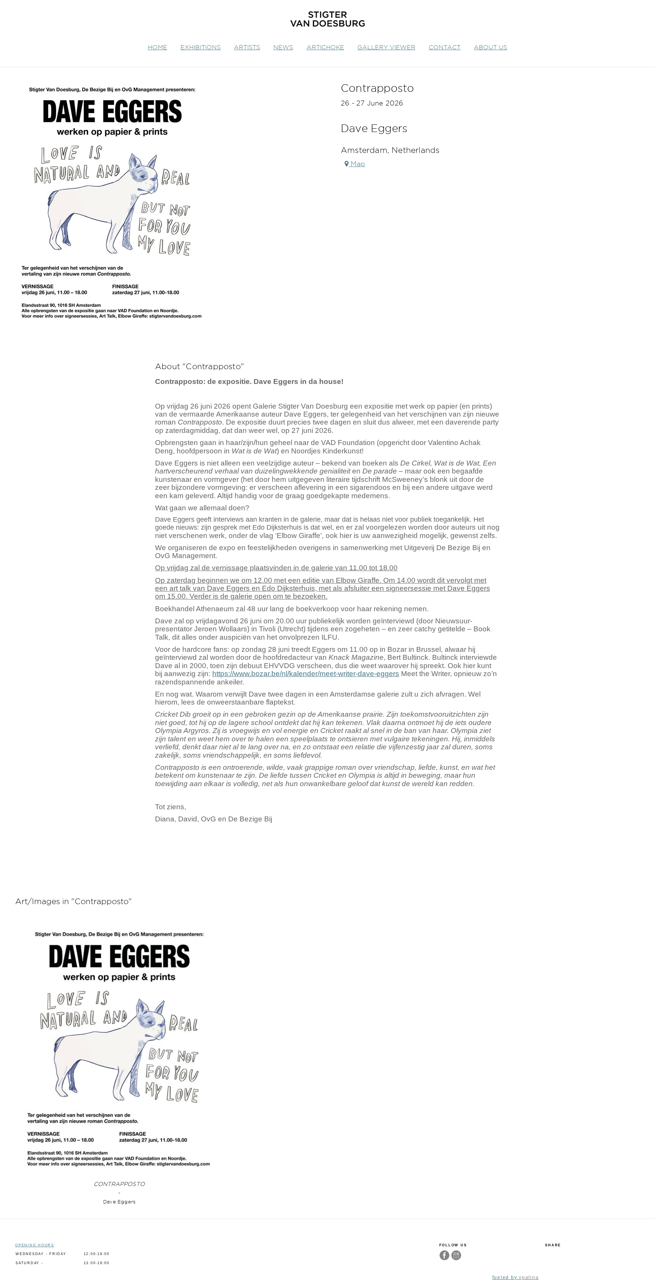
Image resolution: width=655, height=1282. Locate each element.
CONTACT (445, 47)
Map (357, 163)
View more (119, 1049)
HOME (157, 47)
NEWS (283, 47)
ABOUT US (490, 47)
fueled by (515, 1277)
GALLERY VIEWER (386, 47)
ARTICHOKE (325, 47)
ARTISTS (247, 47)
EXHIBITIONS (200, 47)
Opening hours (34, 1245)
